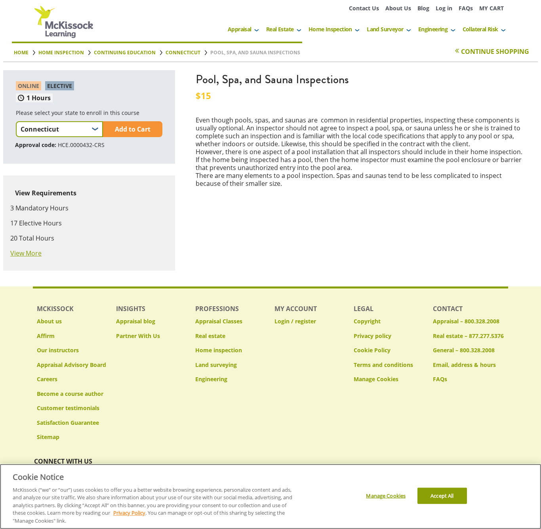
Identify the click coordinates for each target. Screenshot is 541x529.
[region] (270, 496)
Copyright (367, 321)
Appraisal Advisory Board (71, 365)
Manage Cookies (376, 379)
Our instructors (58, 350)
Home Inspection (330, 29)
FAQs (466, 8)
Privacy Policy (129, 513)
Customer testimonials (68, 408)
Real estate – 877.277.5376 (468, 336)
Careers (47, 379)
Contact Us (364, 8)
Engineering (433, 29)
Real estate (210, 336)
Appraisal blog (135, 321)
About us (49, 321)
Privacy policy (372, 336)
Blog (423, 8)
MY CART (491, 8)
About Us (398, 8)
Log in (444, 8)
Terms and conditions (383, 365)
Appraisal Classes (218, 321)
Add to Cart (132, 129)
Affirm (46, 336)
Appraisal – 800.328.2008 (466, 321)
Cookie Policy (372, 350)
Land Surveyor (385, 29)
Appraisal (239, 29)
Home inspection (218, 350)
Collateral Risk (480, 29)
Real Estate (279, 29)
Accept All (442, 495)
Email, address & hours (464, 365)
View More (26, 253)
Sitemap (48, 437)
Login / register (295, 321)
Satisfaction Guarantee (68, 422)
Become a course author (70, 393)
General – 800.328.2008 (464, 350)
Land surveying (216, 365)
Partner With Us (138, 336)
